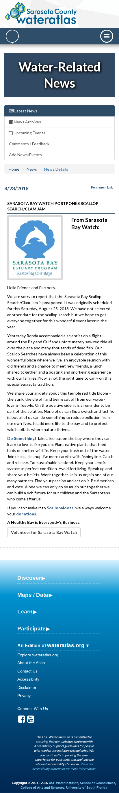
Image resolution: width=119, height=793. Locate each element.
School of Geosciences (97, 783)
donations (26, 513)
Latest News (26, 110)
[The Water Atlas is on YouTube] (31, 720)
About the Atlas (31, 662)
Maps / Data (32, 595)
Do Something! (21, 438)
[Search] (12, 36)
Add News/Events (25, 154)
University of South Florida (86, 787)
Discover (29, 578)
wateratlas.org (66, 645)
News (32, 169)
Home (14, 169)
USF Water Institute (63, 783)
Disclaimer (26, 687)
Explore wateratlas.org (37, 655)
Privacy (24, 695)
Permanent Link (102, 187)
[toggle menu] (106, 36)
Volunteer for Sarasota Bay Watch (44, 532)
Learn (25, 612)
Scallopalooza (60, 507)
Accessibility (28, 679)
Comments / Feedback (29, 143)
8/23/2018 (16, 188)
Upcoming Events (29, 132)
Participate (31, 629)
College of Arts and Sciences (42, 787)
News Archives (27, 121)
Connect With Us (32, 708)
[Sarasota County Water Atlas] (41, 13)
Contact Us (27, 671)
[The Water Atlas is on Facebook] (21, 720)
